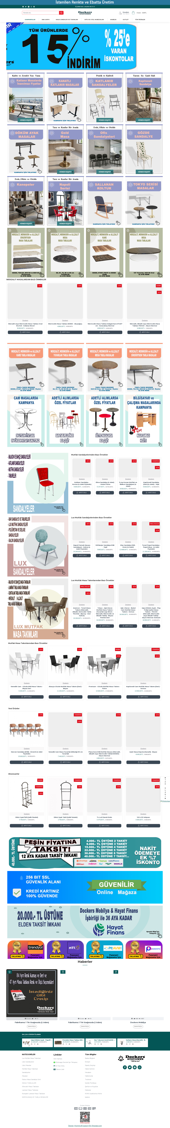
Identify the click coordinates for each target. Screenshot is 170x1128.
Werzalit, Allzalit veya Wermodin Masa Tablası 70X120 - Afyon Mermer (105, 325)
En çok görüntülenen (31, 1034)
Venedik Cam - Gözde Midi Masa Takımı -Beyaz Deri (66, 687)
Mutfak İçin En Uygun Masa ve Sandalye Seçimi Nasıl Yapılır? (31, 1022)
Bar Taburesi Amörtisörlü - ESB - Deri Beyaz (105, 1040)
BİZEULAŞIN (165, 788)
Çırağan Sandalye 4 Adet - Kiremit (105, 546)
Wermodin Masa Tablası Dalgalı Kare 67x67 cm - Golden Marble (65, 753)
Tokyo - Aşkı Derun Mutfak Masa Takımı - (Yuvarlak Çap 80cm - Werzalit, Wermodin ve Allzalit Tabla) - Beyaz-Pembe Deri (82, 613)
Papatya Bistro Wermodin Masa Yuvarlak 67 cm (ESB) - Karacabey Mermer (27, 753)
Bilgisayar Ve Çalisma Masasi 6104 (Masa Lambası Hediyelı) (65, 818)
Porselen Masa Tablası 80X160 (73, 1040)
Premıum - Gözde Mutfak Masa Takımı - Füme (143, 687)
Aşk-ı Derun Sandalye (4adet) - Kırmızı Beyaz (151, 546)
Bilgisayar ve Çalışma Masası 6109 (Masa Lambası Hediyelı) (27, 818)
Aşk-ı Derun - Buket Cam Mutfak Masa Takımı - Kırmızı (105, 610)
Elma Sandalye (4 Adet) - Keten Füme (82, 483)
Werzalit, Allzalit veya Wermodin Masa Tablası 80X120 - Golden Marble (145, 325)
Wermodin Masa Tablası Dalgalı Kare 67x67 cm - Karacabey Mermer (65, 325)
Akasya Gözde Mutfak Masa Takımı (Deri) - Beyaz (104, 687)
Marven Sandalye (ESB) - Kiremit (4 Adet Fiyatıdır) (143, 753)
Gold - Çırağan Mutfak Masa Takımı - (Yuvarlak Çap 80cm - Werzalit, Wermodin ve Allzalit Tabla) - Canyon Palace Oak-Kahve (151, 613)
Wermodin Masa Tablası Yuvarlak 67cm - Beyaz (104, 753)
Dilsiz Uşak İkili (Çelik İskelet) (104, 817)
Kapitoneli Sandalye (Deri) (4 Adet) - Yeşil (128, 483)
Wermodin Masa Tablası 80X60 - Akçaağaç (25, 324)
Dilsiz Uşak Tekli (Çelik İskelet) (143, 817)
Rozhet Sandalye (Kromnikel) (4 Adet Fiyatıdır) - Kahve (128, 547)
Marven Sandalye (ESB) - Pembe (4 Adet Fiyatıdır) (81, 547)
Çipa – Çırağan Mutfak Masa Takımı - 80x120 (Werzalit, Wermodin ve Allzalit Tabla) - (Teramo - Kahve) (27, 688)
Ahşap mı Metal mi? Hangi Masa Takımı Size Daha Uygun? (85, 1022)
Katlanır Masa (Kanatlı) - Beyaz (136, 1040)
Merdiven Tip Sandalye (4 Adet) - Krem (151, 483)
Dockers (25, 320)
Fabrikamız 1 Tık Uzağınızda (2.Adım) (138, 1022)
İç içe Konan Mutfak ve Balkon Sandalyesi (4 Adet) (105, 484)
